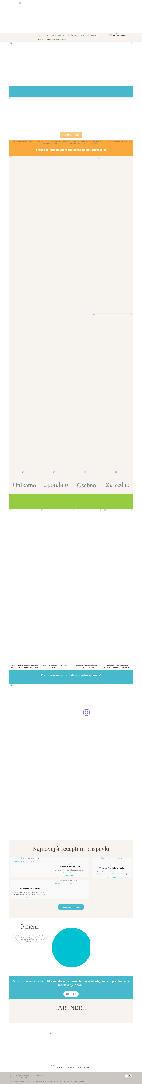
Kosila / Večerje (58, 883)
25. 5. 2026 (69, 863)
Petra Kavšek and (17, 1077)
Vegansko (32, 861)
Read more (69, 876)
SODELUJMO (71, 994)
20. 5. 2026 (30, 886)
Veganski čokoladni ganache (111, 868)
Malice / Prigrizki (19, 861)
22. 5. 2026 (112, 865)
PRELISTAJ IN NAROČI (71, 135)
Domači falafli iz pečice (30, 888)
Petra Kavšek (16, 936)
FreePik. (25, 1077)
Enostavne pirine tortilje (69, 866)
